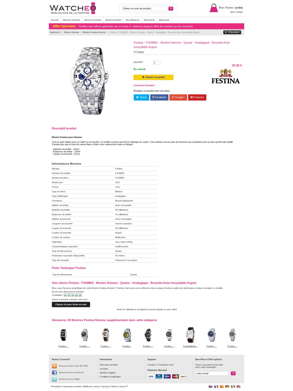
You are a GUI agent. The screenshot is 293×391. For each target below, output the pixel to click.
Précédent (53, 335)
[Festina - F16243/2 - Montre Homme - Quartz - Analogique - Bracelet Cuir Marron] (106, 342)
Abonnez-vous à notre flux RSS (73, 366)
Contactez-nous (166, 365)
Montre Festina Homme (94, 32)
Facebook (160, 97)
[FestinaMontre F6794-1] (190, 342)
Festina (140, 52)
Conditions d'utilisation (110, 376)
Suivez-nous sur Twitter (69, 379)
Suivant (238, 335)
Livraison (151, 365)
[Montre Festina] (226, 82)
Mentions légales (108, 372)
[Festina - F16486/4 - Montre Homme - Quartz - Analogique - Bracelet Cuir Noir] (148, 342)
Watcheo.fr (55, 32)
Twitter (143, 97)
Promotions (56, 386)
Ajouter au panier (154, 77)
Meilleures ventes (91, 386)
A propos (104, 369)
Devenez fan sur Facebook (71, 372)
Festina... (127, 346)
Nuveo (122, 386)
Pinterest (198, 97)
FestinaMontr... (190, 346)
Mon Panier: (226, 7)
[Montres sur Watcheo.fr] (75, 8)
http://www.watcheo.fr (216, 386)
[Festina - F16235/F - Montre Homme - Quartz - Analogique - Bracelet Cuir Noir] (64, 342)
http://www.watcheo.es (221, 386)
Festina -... (63, 346)
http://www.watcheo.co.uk (210, 386)
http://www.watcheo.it (233, 386)
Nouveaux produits (109, 365)
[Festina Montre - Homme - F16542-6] (127, 342)
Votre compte (236, 12)
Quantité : (139, 62)
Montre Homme (71, 32)
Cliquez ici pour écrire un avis (71, 304)
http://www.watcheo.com (238, 386)
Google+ (179, 97)
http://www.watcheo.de (227, 386)
